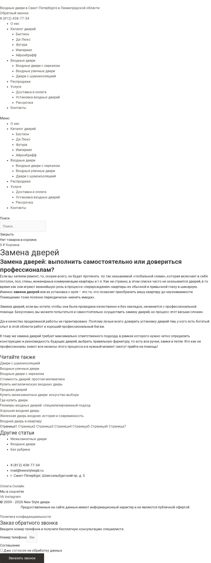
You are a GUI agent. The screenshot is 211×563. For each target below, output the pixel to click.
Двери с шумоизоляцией (36, 76)
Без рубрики (20, 449)
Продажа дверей (13, 390)
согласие (19, 550)
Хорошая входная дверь (19, 411)
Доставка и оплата (31, 92)
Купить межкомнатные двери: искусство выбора (39, 395)
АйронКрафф (26, 55)
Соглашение (10, 545)
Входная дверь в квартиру (21, 421)
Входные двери (23, 60)
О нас (15, 23)
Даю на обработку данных (33, 550)
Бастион (22, 34)
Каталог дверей (23, 29)
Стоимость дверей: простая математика (32, 379)
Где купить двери (14, 400)
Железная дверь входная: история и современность (42, 416)
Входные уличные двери (35, 71)
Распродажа (20, 81)
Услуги (16, 87)
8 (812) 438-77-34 (14, 18)
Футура (21, 44)
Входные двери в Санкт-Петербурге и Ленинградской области (50, 8)
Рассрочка (24, 102)
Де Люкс (23, 39)
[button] (14, 13)
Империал (24, 50)
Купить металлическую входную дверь (31, 384)
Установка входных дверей (38, 97)
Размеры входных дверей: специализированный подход (45, 405)
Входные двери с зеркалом (38, 66)
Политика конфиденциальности (25, 517)
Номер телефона (13, 537)
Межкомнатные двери (29, 439)
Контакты (18, 108)
